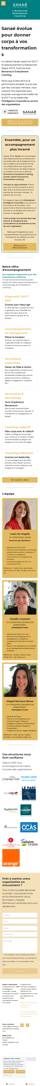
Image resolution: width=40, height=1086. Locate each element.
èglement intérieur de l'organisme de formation (29, 1005)
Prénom (7, 915)
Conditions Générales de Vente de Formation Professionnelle (29, 1014)
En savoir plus (20, 480)
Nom (5, 921)
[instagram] (27, 1025)
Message (7, 941)
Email (6, 928)
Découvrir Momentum (20, 246)
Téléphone (8, 934)
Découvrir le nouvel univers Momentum (20, 122)
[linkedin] (22, 1025)
